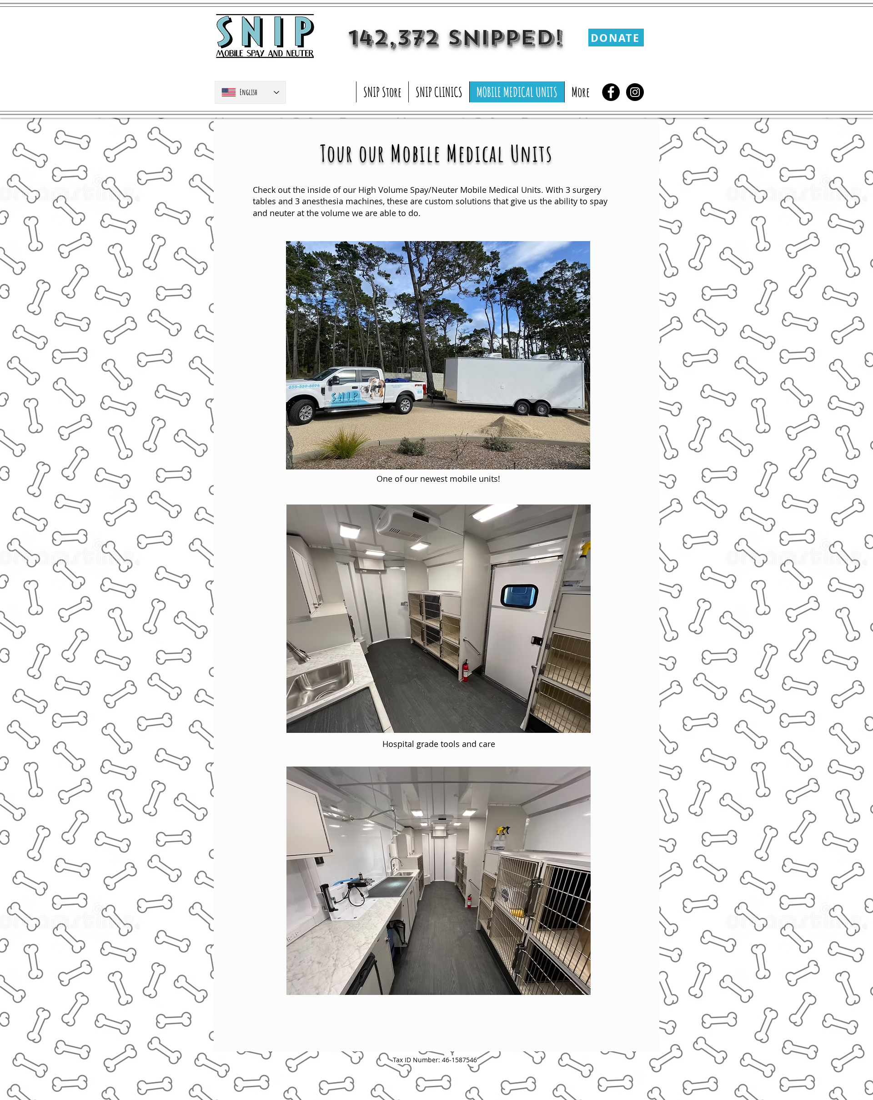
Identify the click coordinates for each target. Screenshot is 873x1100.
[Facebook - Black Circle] (611, 92)
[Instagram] (635, 92)
